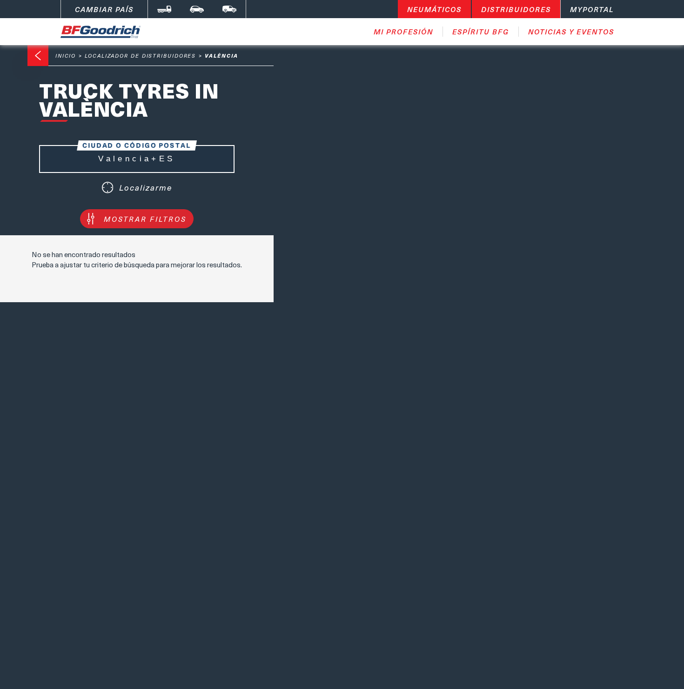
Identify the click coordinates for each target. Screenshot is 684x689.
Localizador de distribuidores (140, 56)
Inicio (65, 56)
